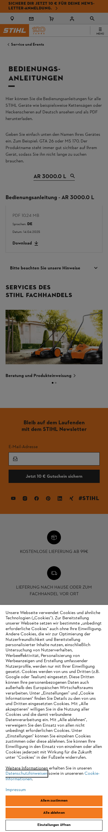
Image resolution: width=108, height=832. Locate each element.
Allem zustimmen (54, 800)
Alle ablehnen (54, 812)
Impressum (16, 790)
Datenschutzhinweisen (26, 774)
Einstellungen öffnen (54, 825)
